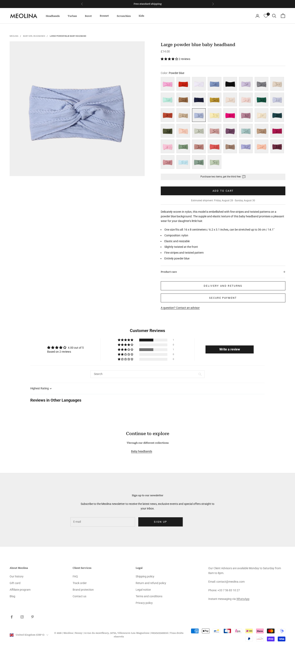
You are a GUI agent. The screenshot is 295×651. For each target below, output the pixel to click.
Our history (16, 576)
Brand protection (83, 589)
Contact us (79, 596)
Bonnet (104, 15)
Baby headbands (141, 451)
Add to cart (223, 190)
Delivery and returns (223, 285)
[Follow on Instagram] (22, 617)
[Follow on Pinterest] (33, 617)
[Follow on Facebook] (12, 617)
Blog (12, 596)
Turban (72, 16)
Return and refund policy (151, 583)
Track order (80, 583)
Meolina (14, 36)
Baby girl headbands (34, 36)
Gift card (15, 583)
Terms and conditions (149, 596)
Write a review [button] (229, 349)
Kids (141, 15)
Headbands (53, 16)
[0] (266, 16)
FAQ (75, 576)
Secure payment (223, 297)
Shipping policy (145, 576)
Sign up (160, 521)
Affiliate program (20, 589)
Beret (88, 16)
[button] (170, 59)
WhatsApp (242, 598)
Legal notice (143, 589)
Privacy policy (144, 602)
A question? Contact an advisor (180, 307)
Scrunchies (124, 16)
